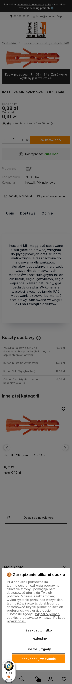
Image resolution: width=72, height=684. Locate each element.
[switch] (8, 681)
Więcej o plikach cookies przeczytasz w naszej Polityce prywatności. (36, 617)
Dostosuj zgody (38, 649)
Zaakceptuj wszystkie (38, 659)
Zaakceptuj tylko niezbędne (38, 634)
